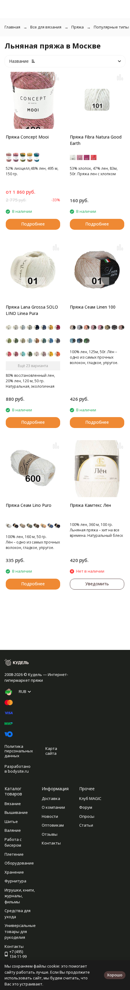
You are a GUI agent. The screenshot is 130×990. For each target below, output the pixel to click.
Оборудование (19, 863)
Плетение (14, 854)
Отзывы (49, 834)
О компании (53, 807)
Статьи (86, 825)
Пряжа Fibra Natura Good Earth (96, 140)
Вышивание (16, 812)
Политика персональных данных (19, 751)
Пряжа (77, 27)
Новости (50, 816)
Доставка (51, 798)
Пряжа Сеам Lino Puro (28, 505)
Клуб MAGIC (90, 798)
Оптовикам (53, 825)
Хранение (14, 872)
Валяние (13, 830)
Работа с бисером (13, 842)
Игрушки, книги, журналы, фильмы (20, 896)
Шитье (11, 821)
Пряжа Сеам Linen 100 (92, 307)
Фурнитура (15, 881)
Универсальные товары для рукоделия (20, 931)
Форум (85, 807)
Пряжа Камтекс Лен (90, 505)
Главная (12, 27)
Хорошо (114, 975)
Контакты (51, 843)
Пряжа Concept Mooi (27, 137)
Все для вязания (45, 27)
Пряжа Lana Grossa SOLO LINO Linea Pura (32, 310)
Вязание (13, 803)
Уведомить (97, 584)
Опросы (86, 816)
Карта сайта (51, 751)
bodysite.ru (18, 771)
